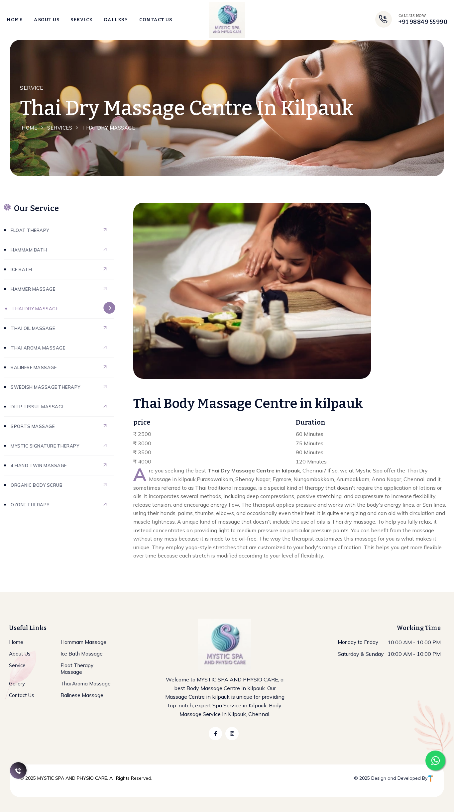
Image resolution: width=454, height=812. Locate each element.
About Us (46, 20)
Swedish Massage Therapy (45, 387)
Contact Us (155, 20)
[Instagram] (232, 733)
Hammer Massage (33, 289)
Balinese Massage (34, 367)
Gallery (116, 20)
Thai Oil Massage (33, 328)
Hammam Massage (83, 642)
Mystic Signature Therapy (45, 446)
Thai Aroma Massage (38, 348)
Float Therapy (30, 230)
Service (81, 20)
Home (14, 20)
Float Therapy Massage (76, 668)
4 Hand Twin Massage (39, 465)
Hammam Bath (29, 250)
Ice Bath (21, 269)
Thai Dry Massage (35, 308)
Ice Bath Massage (81, 654)
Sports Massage (33, 426)
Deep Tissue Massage (37, 406)
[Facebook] (215, 733)
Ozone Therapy (30, 504)
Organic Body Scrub (36, 485)
